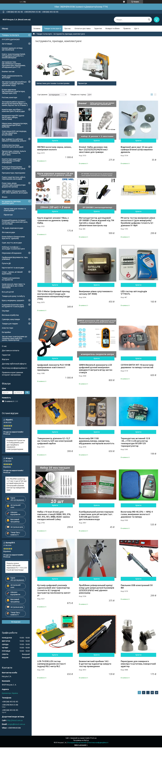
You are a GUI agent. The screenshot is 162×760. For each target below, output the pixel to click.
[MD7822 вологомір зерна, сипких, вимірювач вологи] (55, 120)
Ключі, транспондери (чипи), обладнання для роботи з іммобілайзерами (13, 56)
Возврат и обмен (113, 28)
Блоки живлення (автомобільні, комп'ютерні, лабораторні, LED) (13, 91)
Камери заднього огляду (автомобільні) (12, 49)
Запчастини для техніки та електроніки (15, 209)
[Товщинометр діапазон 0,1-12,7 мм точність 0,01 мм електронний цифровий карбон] (55, 411)
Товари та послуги (51, 28)
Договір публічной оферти (14, 364)
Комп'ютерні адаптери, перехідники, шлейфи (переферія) (11, 161)
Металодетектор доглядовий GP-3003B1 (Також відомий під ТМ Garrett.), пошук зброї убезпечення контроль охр (96, 222)
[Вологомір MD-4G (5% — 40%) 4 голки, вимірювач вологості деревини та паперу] (138, 485)
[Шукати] (149, 19)
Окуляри (5, 311)
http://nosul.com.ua (15, 720)
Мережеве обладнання (11, 253)
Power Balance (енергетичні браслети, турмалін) (13, 237)
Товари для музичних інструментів (11, 279)
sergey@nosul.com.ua (16, 724)
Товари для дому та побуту (13, 296)
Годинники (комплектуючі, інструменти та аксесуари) (13, 306)
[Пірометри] (96, 65)
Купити (55, 141)
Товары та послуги (10, 35)
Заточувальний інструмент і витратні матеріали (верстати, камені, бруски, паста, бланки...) (15, 103)
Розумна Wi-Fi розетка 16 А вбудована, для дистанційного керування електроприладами (16, 444)
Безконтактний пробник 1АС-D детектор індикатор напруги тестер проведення (95, 663)
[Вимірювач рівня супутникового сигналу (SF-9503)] (96, 264)
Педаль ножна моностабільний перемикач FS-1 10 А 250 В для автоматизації (17, 566)
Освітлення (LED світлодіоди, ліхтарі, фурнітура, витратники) (14, 133)
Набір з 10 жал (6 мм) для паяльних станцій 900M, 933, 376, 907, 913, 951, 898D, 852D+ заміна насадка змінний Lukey (54, 515)
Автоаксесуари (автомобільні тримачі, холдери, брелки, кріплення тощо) (14, 83)
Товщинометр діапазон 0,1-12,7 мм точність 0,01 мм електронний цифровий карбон (54, 441)
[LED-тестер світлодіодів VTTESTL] (138, 264)
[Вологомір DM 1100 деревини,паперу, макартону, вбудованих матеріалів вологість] (96, 411)
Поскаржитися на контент (77, 742)
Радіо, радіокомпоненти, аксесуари (12, 77)
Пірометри (8, 215)
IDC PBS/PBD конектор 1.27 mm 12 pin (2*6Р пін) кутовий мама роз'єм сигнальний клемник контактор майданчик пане (16, 484)
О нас (4, 346)
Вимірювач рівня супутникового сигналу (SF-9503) (96, 292)
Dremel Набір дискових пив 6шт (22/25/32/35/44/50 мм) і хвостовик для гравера (93, 149)
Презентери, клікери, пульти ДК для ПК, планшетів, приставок (14, 153)
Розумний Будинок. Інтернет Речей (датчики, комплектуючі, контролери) (15, 222)
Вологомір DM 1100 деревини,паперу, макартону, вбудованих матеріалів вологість (96, 441)
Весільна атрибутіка (10, 315)
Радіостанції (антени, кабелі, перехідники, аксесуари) (13, 178)
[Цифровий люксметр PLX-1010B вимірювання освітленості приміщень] (55, 338)
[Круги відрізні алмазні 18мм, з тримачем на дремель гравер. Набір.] (55, 191)
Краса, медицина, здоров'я (13, 300)
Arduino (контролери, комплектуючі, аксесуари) (12, 146)
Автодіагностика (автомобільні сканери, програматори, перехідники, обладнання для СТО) (13, 64)
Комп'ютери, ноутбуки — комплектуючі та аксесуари (13, 110)
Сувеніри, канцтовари (11, 319)
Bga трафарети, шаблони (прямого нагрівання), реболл (14, 140)
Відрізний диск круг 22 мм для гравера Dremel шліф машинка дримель (137, 149)
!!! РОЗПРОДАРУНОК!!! (11, 39)
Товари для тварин (10, 324)
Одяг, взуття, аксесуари (12, 243)
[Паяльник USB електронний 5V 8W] (138, 558)
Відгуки (5, 359)
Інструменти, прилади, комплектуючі (11, 202)
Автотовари (7, 44)
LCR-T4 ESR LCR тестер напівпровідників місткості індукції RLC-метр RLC (51, 663)
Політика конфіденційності (14, 368)
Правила (126, 28)
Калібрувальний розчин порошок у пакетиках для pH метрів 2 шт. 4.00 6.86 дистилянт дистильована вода (96, 515)
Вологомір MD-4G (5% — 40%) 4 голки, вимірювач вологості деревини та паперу (137, 514)
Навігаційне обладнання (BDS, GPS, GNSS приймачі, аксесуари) (15, 192)
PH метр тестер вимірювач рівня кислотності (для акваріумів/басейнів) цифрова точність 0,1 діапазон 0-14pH (138, 222)
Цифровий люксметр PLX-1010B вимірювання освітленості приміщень (53, 367)
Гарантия (98, 28)
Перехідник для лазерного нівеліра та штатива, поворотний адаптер (138, 663)
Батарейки (6, 332)
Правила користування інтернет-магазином (12, 373)
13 (152, 693)
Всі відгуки (15, 622)
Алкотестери (7, 328)
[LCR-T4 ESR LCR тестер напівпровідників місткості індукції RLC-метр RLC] (55, 634)
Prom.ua (93, 738)
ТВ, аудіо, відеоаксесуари (12, 228)
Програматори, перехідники (13, 173)
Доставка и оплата (10, 350)
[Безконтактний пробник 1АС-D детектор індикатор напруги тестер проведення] (96, 634)
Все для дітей (8, 292)
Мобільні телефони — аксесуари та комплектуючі (13, 248)
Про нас (67, 28)
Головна (37, 28)
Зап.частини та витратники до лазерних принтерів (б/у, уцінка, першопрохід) (14, 338)
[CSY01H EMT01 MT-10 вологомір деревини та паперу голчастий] (138, 338)
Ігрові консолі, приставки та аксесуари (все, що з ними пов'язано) (13, 286)
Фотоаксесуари (8, 232)
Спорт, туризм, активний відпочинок (12, 273)
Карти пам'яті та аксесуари (13, 268)
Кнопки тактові (8, 71)
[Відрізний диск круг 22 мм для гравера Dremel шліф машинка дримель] (138, 120)
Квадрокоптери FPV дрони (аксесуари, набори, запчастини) (13, 117)
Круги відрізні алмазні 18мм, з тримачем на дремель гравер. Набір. (53, 220)
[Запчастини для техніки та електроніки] (55, 65)
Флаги (4, 197)
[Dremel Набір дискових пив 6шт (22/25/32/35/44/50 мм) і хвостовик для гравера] (96, 120)
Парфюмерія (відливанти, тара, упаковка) (15, 258)
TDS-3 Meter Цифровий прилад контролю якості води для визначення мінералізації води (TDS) (53, 295)
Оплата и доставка (82, 28)
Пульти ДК (6, 263)
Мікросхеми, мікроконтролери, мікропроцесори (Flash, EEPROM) (15, 125)
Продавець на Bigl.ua (81, 740)
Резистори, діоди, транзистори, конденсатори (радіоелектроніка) (13, 185)
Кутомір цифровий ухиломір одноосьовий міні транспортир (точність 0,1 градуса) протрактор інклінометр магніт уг (53, 590)
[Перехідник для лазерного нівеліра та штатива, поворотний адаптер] (138, 634)
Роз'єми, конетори (9, 97)
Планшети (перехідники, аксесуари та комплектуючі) (13, 168)
